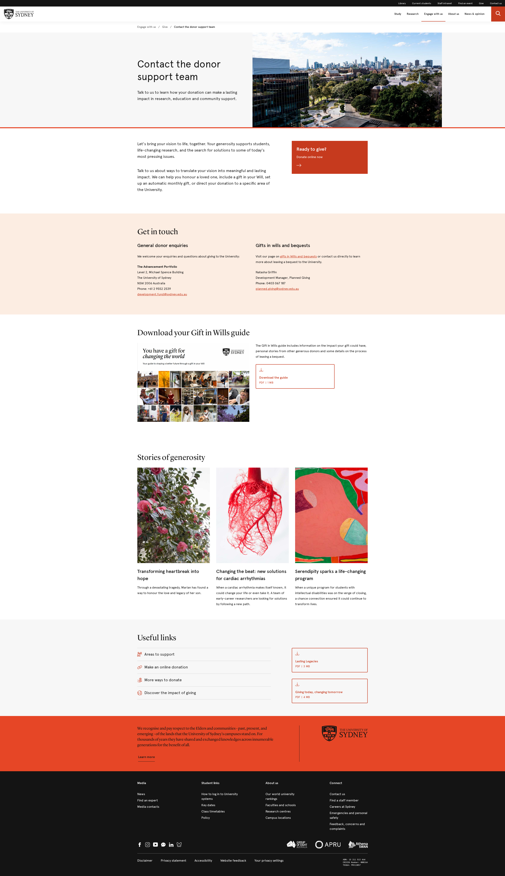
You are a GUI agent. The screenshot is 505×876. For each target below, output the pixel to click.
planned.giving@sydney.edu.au (277, 289)
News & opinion (474, 14)
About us (453, 14)
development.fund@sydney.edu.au (162, 294)
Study (397, 14)
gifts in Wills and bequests (298, 256)
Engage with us (433, 14)
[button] (498, 14)
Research (413, 14)
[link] (402, 3)
